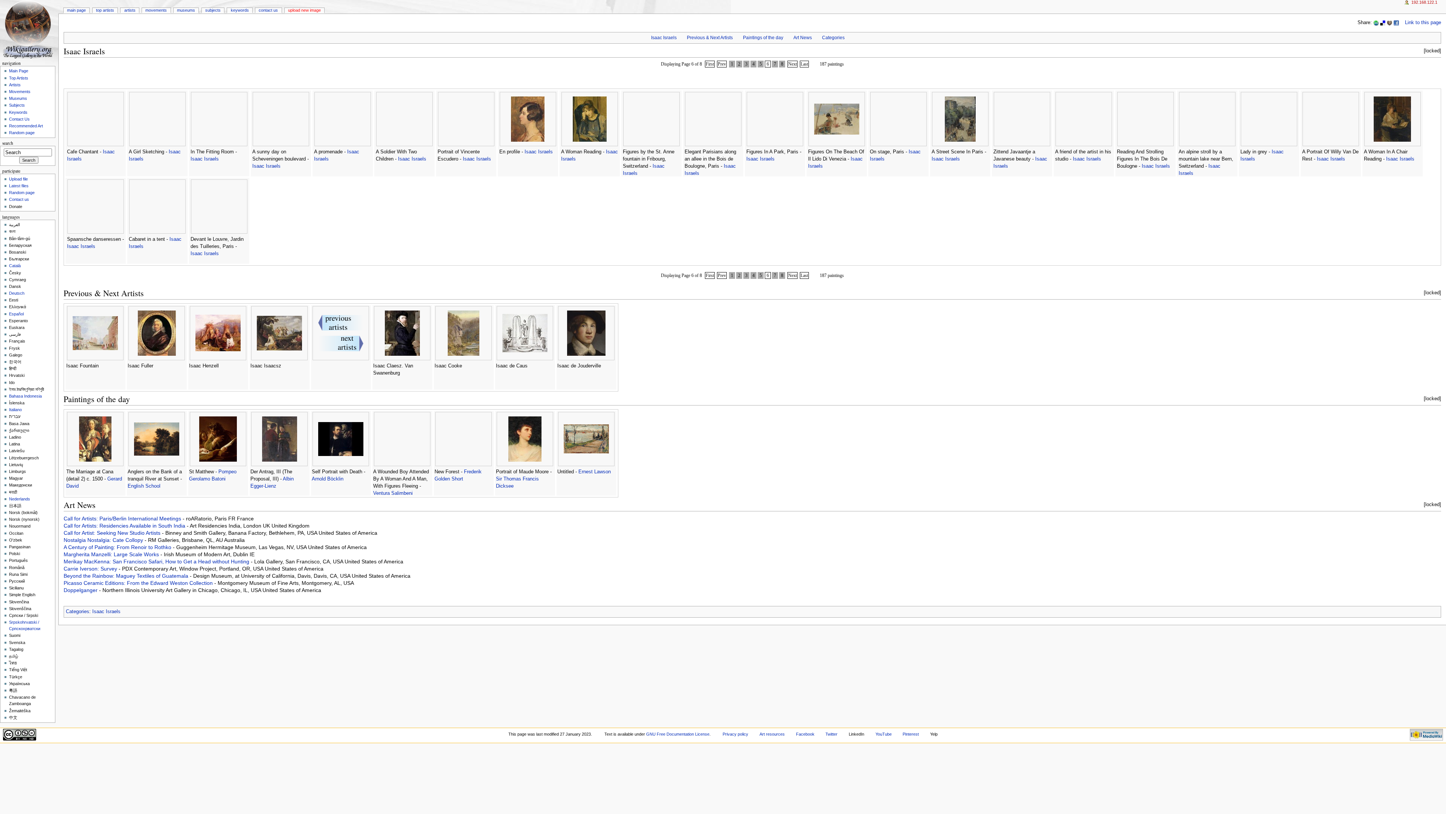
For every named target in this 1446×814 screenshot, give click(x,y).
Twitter (831, 734)
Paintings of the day (763, 37)
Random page (22, 132)
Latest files (19, 186)
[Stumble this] (1376, 22)
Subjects (213, 10)
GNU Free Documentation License (677, 734)
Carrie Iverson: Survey (91, 569)
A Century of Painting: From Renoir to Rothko (118, 547)
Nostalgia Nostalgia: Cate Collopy (104, 540)
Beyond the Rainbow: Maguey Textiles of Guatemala (127, 576)
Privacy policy (735, 734)
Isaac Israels (664, 37)
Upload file (18, 179)
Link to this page (1423, 22)
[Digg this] (1389, 22)
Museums (186, 10)
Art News (802, 37)
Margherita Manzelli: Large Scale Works (112, 554)
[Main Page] (29, 29)
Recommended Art (26, 126)
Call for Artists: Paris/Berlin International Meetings (123, 519)
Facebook (805, 734)
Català (15, 265)
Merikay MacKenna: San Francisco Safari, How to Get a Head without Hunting (157, 561)
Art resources (772, 734)
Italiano (15, 409)
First (710, 64)
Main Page (76, 10)
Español (16, 314)
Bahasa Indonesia (25, 396)
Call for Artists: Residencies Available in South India (125, 526)
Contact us (19, 199)
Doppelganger (81, 590)
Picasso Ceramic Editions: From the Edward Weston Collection (139, 583)
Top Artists (105, 10)
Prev (722, 64)
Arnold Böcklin (327, 479)
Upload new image (304, 10)
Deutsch (16, 293)
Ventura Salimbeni (393, 493)
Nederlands (19, 499)
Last (804, 64)
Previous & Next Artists (710, 37)
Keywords (240, 10)
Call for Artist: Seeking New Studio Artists (113, 533)
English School (144, 486)
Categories (833, 37)
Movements (156, 10)
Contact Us (268, 10)
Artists (130, 10)
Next (792, 64)
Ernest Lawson (594, 471)
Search (7, 143)
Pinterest (911, 734)
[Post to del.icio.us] (1382, 22)
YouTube (884, 734)
